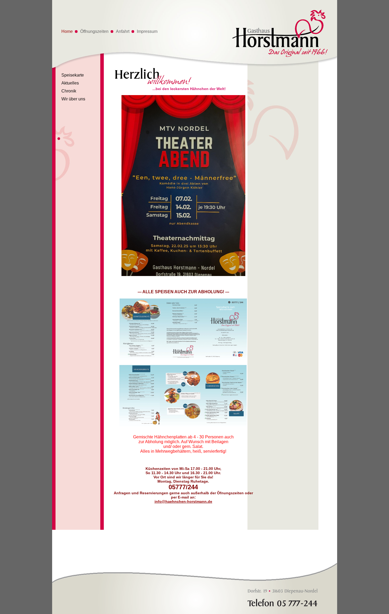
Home (67, 31)
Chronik (68, 91)
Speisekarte (72, 75)
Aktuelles (70, 83)
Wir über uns (73, 99)
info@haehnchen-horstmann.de (183, 501)
